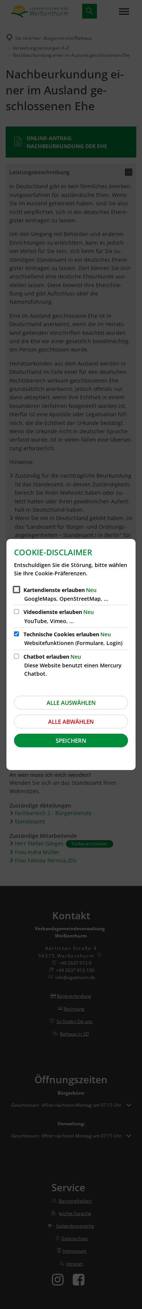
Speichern (71, 740)
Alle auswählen (71, 702)
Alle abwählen (71, 721)
